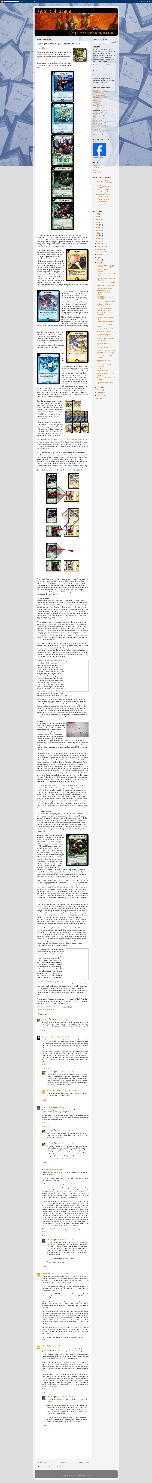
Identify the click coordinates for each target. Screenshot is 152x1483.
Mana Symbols (107, 75)
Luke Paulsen (97, 105)
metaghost (96, 129)
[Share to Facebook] (69, 1007)
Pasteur (44, 1107)
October (100, 249)
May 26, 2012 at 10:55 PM (67, 1090)
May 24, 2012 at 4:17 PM (64, 1072)
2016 (97, 230)
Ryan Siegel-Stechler (100, 97)
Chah (95, 102)
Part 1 (40, 48)
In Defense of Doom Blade (105, 285)
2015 (97, 233)
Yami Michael (46, 1273)
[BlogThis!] (65, 1007)
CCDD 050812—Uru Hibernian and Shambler (105, 361)
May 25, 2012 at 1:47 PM (64, 1143)
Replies (46, 1068)
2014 (97, 236)
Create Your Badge (98, 157)
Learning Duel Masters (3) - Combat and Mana (106, 309)
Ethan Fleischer (98, 123)
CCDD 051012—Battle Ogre (106, 353)
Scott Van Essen (98, 127)
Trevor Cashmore (99, 95)
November (100, 246)
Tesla (95, 165)
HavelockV (96, 113)
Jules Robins (97, 120)
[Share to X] (67, 1007)
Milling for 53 (107, 186)
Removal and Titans (103, 331)
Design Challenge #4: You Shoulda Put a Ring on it (105, 266)
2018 (97, 225)
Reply (43, 1031)
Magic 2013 (97, 172)
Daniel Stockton (98, 134)
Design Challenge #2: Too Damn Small (105, 339)
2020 (97, 219)
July (98, 257)
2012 (97, 241)
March (99, 390)
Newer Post (42, 1463)
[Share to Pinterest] (70, 1007)
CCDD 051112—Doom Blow (106, 350)
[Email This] (63, 1007)
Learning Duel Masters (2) (105, 288)
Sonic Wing (62, 440)
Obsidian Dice (47, 1037)
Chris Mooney (97, 117)
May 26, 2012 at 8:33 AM (59, 1273)
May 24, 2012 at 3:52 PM (60, 1037)
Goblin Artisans (97, 141)
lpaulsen (99, 181)
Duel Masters (46, 1009)
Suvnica (95, 170)
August (99, 254)
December (100, 243)
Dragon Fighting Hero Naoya (68, 1158)
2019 (97, 222)
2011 (97, 399)
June (99, 260)
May (98, 262)
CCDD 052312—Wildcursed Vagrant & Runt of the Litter (106, 292)
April (99, 387)
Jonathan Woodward (100, 132)
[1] (37, 626)
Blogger (87, 1475)
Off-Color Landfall (102, 347)
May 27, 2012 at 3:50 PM (64, 1396)
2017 (97, 227)
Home (63, 1463)
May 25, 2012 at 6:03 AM (54, 1169)
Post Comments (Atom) (53, 1467)
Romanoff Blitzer (53, 1090)
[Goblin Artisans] (99, 155)
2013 (97, 238)
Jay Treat (45, 1019)
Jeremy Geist (97, 100)
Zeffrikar (96, 167)
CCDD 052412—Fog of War (106, 282)
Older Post (84, 1463)
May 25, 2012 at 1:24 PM (64, 1239)
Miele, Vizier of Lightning (62, 590)
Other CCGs (55, 1009)
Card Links (96, 75)
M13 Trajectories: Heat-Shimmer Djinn (104, 369)
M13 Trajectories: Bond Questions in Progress (105, 335)
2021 (97, 216)
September (101, 252)
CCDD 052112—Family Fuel (106, 301)
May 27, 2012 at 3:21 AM (51, 1346)
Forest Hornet (58, 433)
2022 (97, 214)
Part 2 (45, 48)
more (83, 1158)
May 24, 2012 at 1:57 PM (59, 1019)
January (100, 395)
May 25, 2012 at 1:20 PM (64, 1130)
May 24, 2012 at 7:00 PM (56, 1107)
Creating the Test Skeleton (105, 321)
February (100, 392)
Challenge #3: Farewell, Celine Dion (104, 305)
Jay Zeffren (97, 92)
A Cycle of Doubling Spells (105, 329)
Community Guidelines (103, 71)
